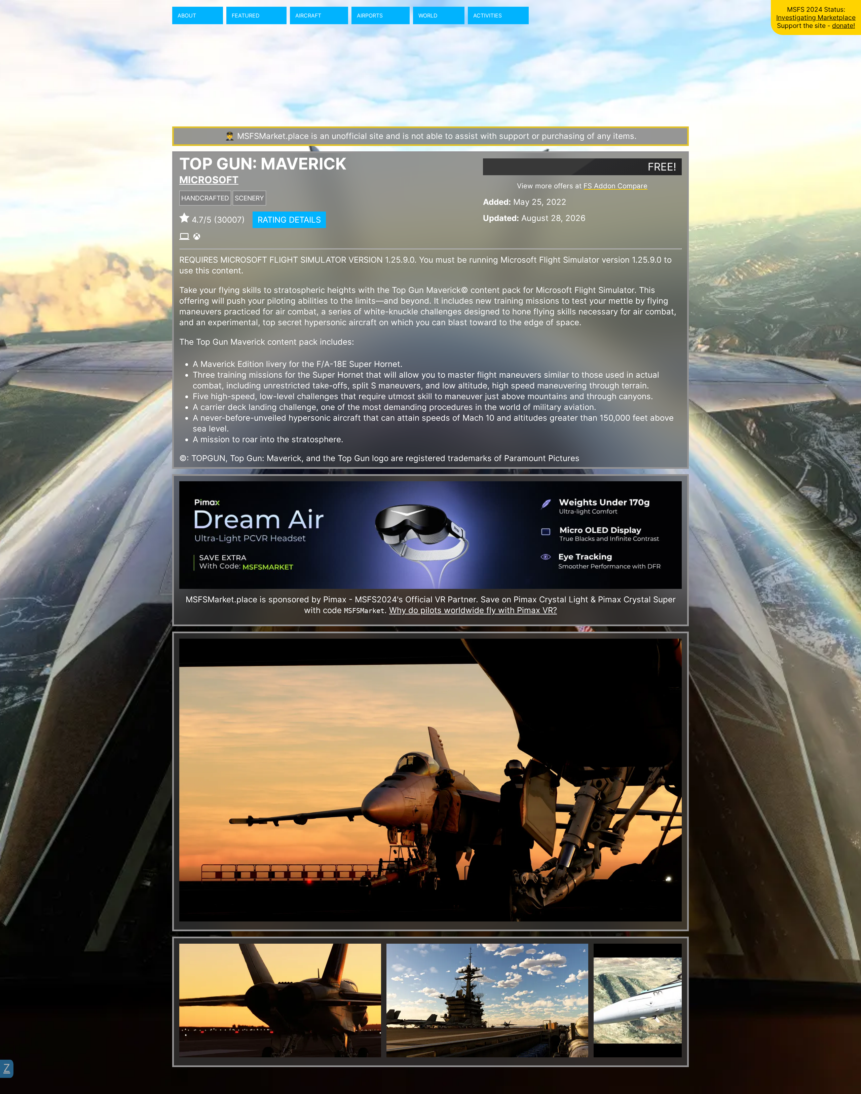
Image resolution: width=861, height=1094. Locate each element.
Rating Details (289, 220)
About (187, 15)
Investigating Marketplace (816, 17)
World (428, 15)
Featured (246, 15)
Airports (370, 15)
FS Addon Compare (615, 186)
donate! (843, 26)
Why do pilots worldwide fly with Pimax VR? (473, 610)
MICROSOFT (208, 180)
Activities (487, 15)
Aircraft (308, 15)
